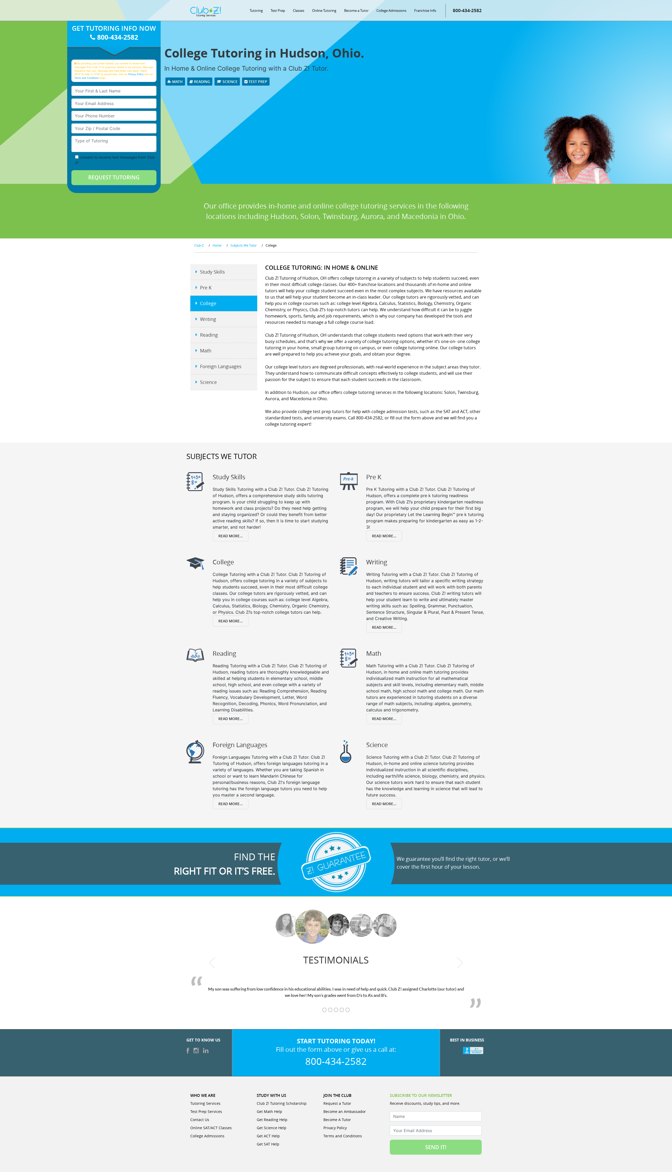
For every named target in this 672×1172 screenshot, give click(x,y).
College (208, 303)
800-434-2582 (467, 10)
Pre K (206, 287)
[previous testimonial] (212, 963)
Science (230, 81)
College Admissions (391, 10)
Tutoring (256, 10)
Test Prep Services (206, 1111)
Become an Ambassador (344, 1111)
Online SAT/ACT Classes (211, 1127)
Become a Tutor (356, 10)
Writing (208, 319)
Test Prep (278, 10)
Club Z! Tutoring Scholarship (282, 1103)
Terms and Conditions (86, 77)
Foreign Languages (221, 366)
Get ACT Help (268, 1135)
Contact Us (199, 1119)
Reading (201, 81)
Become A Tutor (337, 1119)
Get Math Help (269, 1111)
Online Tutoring (324, 10)
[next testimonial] (460, 963)
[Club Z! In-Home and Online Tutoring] (205, 11)
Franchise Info (425, 10)
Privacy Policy (136, 74)
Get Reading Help (272, 1119)
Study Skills (212, 272)
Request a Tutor (337, 1103)
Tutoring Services (205, 1103)
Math (177, 81)
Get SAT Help (268, 1144)
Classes (298, 10)
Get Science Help (271, 1127)
